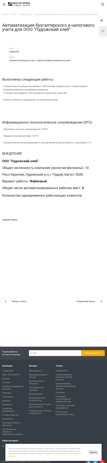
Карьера (6, 401)
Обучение (60, 392)
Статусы (6, 382)
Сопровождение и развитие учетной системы (64, 377)
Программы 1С (35, 371)
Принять (93, 452)
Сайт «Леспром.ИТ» (11, 375)
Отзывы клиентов (10, 415)
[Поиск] (102, 4)
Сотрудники (7, 397)
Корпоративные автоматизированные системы (66, 386)
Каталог (33, 366)
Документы (7, 419)
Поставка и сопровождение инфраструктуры (63, 399)
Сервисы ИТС (62, 371)
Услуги (59, 366)
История (6, 378)
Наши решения (36, 394)
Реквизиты (7, 404)
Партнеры (6, 393)
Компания (7, 366)
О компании (7, 371)
